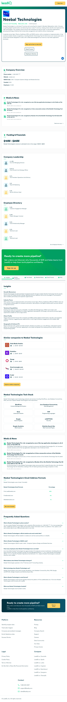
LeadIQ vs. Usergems (40, 672)
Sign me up (11, 268)
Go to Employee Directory (56, 244)
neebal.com (28, 535)
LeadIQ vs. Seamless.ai (40, 669)
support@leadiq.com (26, 688)
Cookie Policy (6, 659)
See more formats (9, 506)
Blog (35, 627)
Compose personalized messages (11, 631)
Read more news (58, 123)
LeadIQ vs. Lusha (39, 662)
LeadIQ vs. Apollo (39, 659)
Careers (36, 637)
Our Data (37, 643)
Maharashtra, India (22, 23)
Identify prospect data (8, 624)
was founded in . (15, 587)
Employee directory (31, 54)
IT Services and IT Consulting (30, 562)
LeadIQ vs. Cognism (40, 666)
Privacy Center (38, 647)
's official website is (27, 534)
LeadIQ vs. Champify (40, 675)
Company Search (39, 631)
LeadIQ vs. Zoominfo (40, 656)
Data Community (39, 640)
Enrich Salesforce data (8, 634)
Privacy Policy (6, 656)
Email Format (29, 49)
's (28, 542)
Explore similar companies (12, 384)
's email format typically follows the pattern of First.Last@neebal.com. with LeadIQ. (32, 579)
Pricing (36, 624)
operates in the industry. (23, 561)
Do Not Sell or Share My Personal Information (15, 666)
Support (36, 634)
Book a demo (54, 605)
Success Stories (6, 637)
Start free (60, 3)
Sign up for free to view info (33, 44)
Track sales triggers (7, 627)
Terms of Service (6, 662)
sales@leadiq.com (25, 691)
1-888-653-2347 (25, 685)
